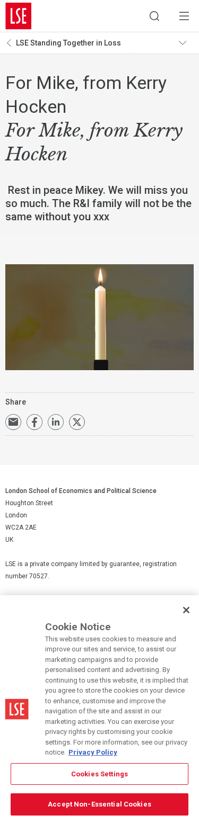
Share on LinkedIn (56, 422)
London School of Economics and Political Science (18, 16)
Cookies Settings (99, 774)
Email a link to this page (13, 422)
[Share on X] (77, 422)
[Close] (186, 610)
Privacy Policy (92, 752)
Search (154, 16)
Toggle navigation (186, 42)
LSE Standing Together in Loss (68, 43)
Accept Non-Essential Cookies (99, 804)
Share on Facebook (34, 422)
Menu (184, 16)
